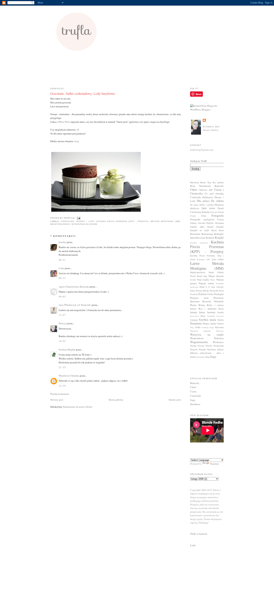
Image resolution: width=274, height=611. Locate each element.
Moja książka (203, 279)
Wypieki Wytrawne (207, 349)
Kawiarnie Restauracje (201, 234)
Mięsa (212, 276)
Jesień (210, 226)
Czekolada (67, 221)
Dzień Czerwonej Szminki (207, 210)
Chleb (193, 189)
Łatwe (195, 263)
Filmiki (193, 216)
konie (202, 237)
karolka (62, 242)
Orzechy (220, 286)
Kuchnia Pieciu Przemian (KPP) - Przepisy (122, 221)
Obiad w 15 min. (207, 286)
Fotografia (218, 215)
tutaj (76, 141)
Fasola (221, 212)
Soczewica (194, 316)
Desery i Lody (85, 221)
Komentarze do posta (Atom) (77, 406)
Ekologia (213, 212)
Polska (210, 294)
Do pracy (194, 204)
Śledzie (220, 319)
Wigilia (193, 345)
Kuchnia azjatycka (199, 242)
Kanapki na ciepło (199, 230)
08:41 (62, 259)
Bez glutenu (218, 182)
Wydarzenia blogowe (84, 224)
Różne (202, 305)
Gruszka (201, 223)
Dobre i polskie (206, 204)
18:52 (62, 341)
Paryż (192, 290)
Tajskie (213, 323)
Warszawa (219, 327)
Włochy (208, 345)
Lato (214, 259)
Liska (61, 268)
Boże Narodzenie (200, 186)
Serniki (220, 312)
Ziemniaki (200, 357)
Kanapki (220, 226)
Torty (192, 327)
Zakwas (220, 349)
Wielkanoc (218, 342)
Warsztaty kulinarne (200, 331)
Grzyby (210, 223)
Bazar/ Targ (205, 182)
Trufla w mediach (198, 533)
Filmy (203, 215)
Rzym (221, 308)
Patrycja (63, 323)
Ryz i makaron (207, 308)
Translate (214, 463)
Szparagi (194, 319)
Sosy (203, 316)
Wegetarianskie (60, 224)
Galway (193, 223)
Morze (212, 279)
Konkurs (210, 237)
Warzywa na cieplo (207, 334)
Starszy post (175, 399)
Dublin (212, 208)
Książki (219, 237)
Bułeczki (219, 186)
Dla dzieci (203, 201)
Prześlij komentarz (59, 394)
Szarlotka (211, 316)
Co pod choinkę (214, 193)
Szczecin (220, 316)
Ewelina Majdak (67, 349)
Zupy (213, 356)
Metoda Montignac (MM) (165, 221)
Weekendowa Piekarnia (207, 338)
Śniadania (196, 323)
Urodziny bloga (207, 327)
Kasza (214, 230)
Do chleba (217, 201)
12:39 (62, 385)
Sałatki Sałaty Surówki (202, 312)
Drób (204, 208)
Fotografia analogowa (202, 219)
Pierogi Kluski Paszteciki (207, 290)
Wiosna (201, 345)
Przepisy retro (199, 297)
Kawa (221, 230)
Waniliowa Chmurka (69, 375)
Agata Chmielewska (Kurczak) (74, 286)
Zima (207, 357)
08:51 (62, 278)
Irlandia (193, 226)
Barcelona (194, 182)
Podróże (203, 294)
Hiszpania (219, 223)
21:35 (62, 367)
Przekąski (219, 294)
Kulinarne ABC (203, 259)
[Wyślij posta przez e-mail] (78, 218)
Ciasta (193, 391)
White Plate (64, 121)
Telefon (220, 323)
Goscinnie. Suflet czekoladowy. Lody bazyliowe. (83, 93)
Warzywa (220, 331)
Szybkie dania (207, 319)
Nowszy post (56, 399)
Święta (206, 323)
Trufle (197, 327)
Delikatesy (207, 197)
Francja (220, 219)
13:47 (62, 315)
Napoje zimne (206, 283)
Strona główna (116, 399)
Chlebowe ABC (206, 189)
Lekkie (221, 259)
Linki (193, 545)
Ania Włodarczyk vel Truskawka (75, 305)
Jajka (202, 226)
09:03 (62, 296)
